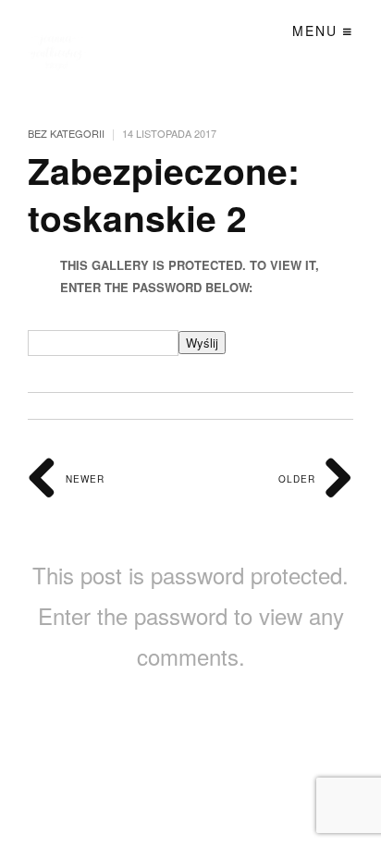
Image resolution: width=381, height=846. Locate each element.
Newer (83, 478)
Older (298, 478)
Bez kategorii (66, 133)
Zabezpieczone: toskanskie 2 (164, 193)
